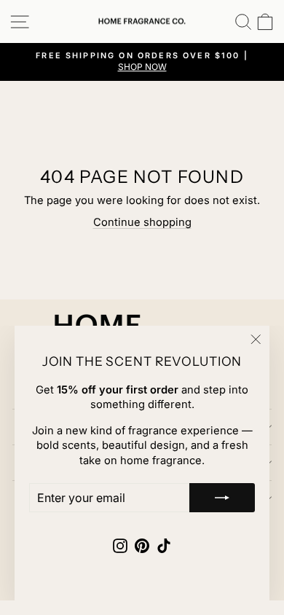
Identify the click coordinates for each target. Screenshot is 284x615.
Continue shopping (142, 222)
